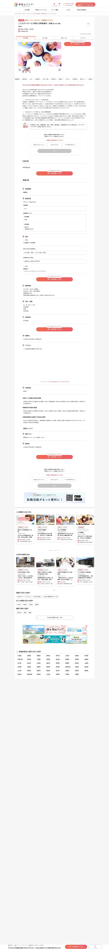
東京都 (86, 655)
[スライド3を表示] (53, 550)
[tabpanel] (54, 265)
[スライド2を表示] (51, 550)
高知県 (77, 670)
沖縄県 (77, 674)
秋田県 (77, 655)
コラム (68, 10)
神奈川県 (20, 659)
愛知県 (58, 663)
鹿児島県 (29, 674)
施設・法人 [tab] (64, 38)
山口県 (19, 670)
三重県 (86, 663)
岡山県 (86, 666)
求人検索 (27, 10)
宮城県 (29, 655)
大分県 (19, 13)
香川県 (58, 670)
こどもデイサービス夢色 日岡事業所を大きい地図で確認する (55, 381)
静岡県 (67, 663)
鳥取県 (39, 670)
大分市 (23, 13)
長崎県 (39, 674)
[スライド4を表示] (55, 550)
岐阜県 (77, 663)
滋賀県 (48, 666)
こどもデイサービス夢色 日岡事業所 (33, 13)
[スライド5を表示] (57, 550)
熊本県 (19, 674)
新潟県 (77, 659)
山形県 (67, 655)
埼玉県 (29, 659)
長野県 (86, 659)
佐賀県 (67, 674)
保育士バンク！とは (40, 10)
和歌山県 (67, 666)
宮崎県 (58, 674)
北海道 (19, 655)
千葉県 (39, 659)
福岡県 (86, 670)
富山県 (29, 663)
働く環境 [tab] (45, 38)
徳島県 (67, 670)
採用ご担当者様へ (82, 10)
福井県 (48, 663)
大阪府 (19, 666)
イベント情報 (54, 10)
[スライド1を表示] (49, 550)
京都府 (39, 666)
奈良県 (58, 666)
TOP (16, 13)
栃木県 (58, 659)
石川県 (19, 663)
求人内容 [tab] (25, 38)
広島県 (77, 666)
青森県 (48, 655)
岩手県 (58, 655)
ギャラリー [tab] (83, 38)
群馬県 (67, 659)
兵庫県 (29, 666)
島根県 (29, 670)
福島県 (39, 655)
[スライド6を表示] (59, 550)
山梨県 (39, 663)
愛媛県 (48, 670)
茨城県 (48, 659)
